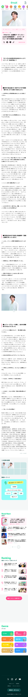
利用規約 (17, 683)
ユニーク (8, 493)
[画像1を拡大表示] (4, 465)
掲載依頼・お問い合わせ (14, 690)
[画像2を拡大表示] (11, 465)
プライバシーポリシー (16, 686)
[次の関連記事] (18, 547)
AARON (14, 486)
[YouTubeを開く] (20, 679)
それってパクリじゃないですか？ (14, 490)
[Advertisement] (14, 51)
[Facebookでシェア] (7, 42)
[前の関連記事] (9, 547)
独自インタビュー (6, 32)
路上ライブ (14, 496)
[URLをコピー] (13, 42)
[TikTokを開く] (16, 679)
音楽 (10, 32)
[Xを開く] (8, 679)
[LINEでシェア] (10, 42)
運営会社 (9, 686)
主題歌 (15, 493)
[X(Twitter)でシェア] (4, 42)
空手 (20, 493)
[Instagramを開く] (12, 679)
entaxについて (11, 683)
